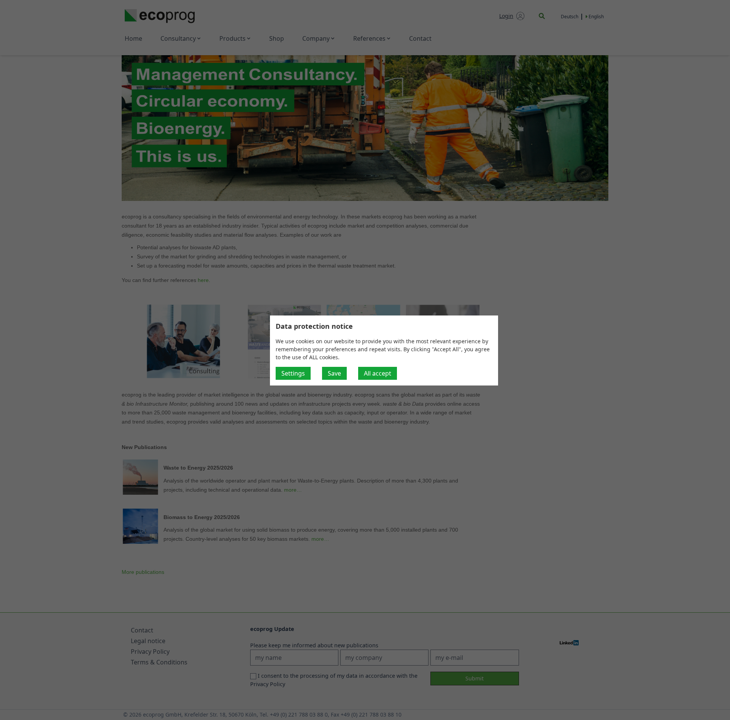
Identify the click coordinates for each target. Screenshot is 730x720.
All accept (377, 373)
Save (334, 373)
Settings (293, 373)
